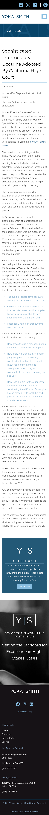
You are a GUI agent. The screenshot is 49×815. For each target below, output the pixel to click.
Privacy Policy (8, 738)
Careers (5, 730)
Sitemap (6, 742)
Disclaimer (7, 734)
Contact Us (24, 586)
